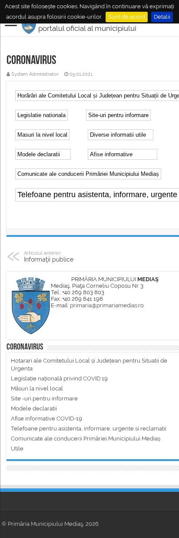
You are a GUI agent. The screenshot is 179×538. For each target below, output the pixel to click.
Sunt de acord (126, 16)
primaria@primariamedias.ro (107, 305)
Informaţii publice (48, 256)
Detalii (162, 16)
